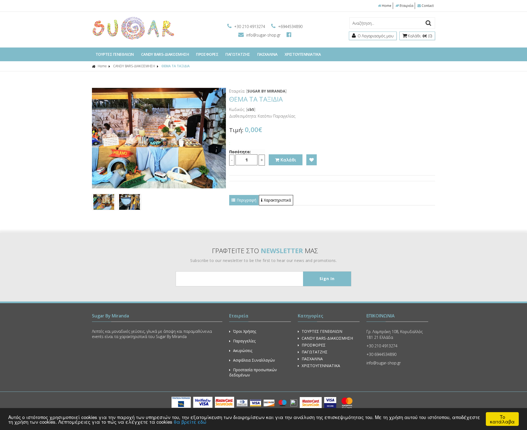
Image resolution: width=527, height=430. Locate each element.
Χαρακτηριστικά (277, 200)
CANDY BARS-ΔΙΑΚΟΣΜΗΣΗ (165, 54)
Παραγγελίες (244, 341)
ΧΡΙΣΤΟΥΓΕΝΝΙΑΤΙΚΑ (303, 54)
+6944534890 (289, 26)
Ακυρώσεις (242, 350)
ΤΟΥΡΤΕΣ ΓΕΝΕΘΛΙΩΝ (115, 54)
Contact (428, 5)
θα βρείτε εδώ (190, 421)
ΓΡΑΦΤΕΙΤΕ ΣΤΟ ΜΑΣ (265, 250)
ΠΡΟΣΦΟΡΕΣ (207, 54)
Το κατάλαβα (502, 419)
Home (386, 5)
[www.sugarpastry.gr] (133, 39)
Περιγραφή (246, 200)
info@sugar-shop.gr (263, 35)
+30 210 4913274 (249, 26)
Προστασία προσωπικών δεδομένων (253, 372)
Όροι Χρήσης (244, 331)
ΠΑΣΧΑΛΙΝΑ (267, 54)
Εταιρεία (406, 5)
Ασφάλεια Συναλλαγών (254, 360)
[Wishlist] (311, 159)
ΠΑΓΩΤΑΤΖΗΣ (237, 54)
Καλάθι (288, 160)
